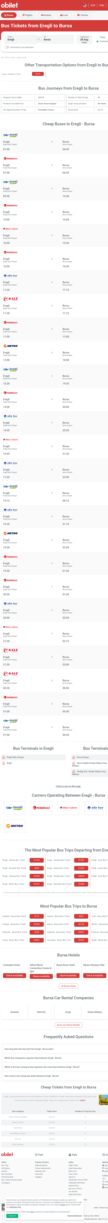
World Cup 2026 (7, 1177)
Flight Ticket (73, 1165)
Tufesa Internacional (42, 1168)
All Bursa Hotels (68, 986)
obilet (82, 1100)
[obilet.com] (16, 7)
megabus (38, 1177)
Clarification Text (15, 1207)
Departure (85, 37)
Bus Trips (5, 1165)
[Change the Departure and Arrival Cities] (39, 39)
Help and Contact (75, 1194)
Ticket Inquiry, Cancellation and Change (78, 1198)
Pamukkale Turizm (46, 110)
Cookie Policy (74, 1186)
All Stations (5, 1168)
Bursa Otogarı (82, 757)
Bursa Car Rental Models (68, 1025)
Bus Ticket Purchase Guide (11, 1180)
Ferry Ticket (73, 1174)
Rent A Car (72, 1171)
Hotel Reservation (75, 1168)
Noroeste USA (40, 1171)
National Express (41, 1165)
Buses (9, 15)
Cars (65, 15)
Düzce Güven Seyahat (47, 104)
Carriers (4, 1171)
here (32, 1212)
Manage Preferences (75, 1216)
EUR (93, 5)
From (10, 37)
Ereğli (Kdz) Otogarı (15, 757)
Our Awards (73, 1191)
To (45, 37)
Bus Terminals (6, 1174)
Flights (28, 15)
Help (101, 5)
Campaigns (5, 1183)
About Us (72, 1177)
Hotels (47, 15)
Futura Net (39, 1174)
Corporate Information (77, 1183)
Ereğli (9, 763)
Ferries (84, 15)
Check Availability (14, 975)
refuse (63, 1205)
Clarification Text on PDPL (78, 1180)
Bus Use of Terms (75, 1189)
